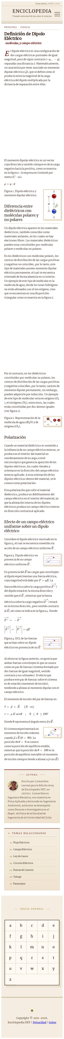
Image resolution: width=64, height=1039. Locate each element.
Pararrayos (19, 884)
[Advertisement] (32, 122)
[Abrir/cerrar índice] (57, 14)
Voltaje (17, 877)
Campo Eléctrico (22, 850)
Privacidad (39, 1022)
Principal (10, 27)
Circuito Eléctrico (23, 863)
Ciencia (25, 27)
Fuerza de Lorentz (23, 870)
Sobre (52, 1022)
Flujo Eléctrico (21, 843)
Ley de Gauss (20, 856)
